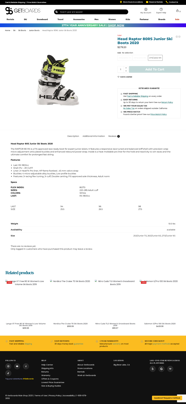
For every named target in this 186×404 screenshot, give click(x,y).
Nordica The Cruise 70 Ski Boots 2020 (70, 324)
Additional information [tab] (94, 136)
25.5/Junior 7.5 (125, 58)
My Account (145, 12)
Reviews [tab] (113, 136)
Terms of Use (41, 395)
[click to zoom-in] (58, 80)
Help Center (47, 364)
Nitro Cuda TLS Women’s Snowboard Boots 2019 (115, 324)
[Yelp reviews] (153, 369)
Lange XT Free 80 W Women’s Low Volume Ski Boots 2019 (26, 324)
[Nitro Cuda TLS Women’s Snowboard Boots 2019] (115, 300)
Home (7, 30)
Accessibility (69, 395)
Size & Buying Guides (51, 385)
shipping (28, 344)
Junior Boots (34, 30)
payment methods (161, 344)
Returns (45, 371)
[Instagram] (8, 366)
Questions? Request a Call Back (167, 398)
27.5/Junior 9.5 (155, 58)
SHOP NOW (116, 25)
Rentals (81, 371)
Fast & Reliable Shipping (15, 2)
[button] (176, 10)
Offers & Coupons (50, 378)
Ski (14, 30)
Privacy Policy (55, 395)
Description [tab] (73, 136)
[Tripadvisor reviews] (170, 369)
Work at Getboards (86, 375)
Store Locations (84, 368)
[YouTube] (17, 366)
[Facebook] (26, 366)
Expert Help (161, 12)
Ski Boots (22, 30)
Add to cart (154, 69)
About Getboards (85, 364)
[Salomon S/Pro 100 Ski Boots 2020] (179, 36)
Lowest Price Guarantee (52, 382)
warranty (117, 344)
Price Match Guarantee (36, 2)
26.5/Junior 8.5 (140, 58)
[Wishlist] (42, 284)
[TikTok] (8, 373)
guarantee (78, 344)
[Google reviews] (161, 369)
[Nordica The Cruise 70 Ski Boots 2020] (177, 36)
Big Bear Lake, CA (122, 364)
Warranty (45, 375)
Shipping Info (47, 368)
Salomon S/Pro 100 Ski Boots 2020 (160, 324)
